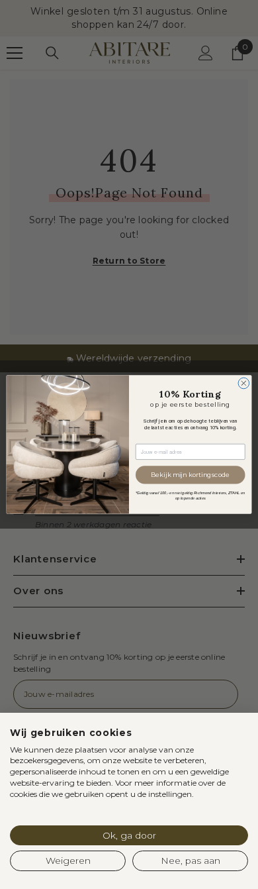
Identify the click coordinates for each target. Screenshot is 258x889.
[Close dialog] (243, 383)
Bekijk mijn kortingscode (190, 474)
